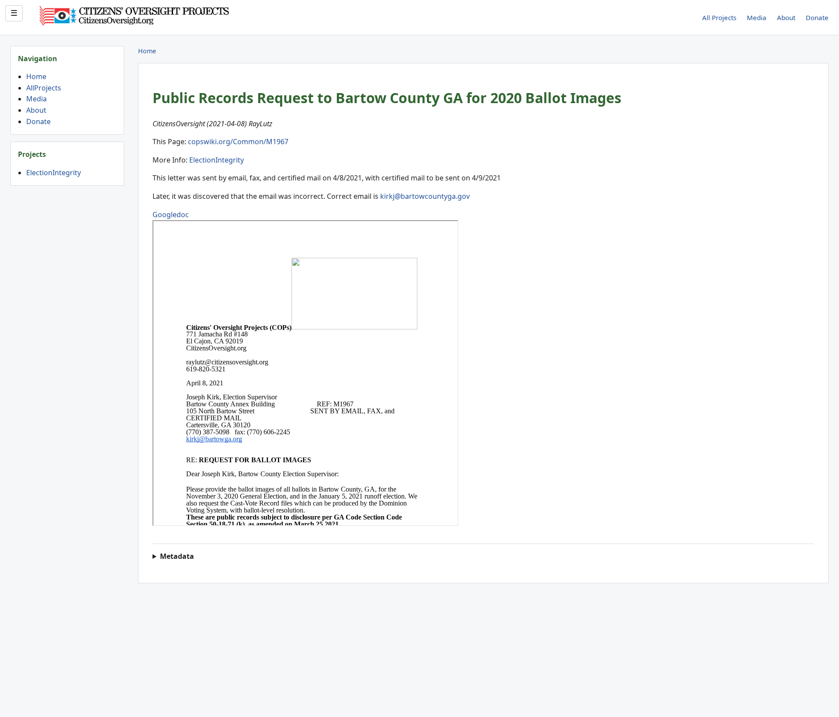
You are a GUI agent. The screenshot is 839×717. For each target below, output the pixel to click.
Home (36, 76)
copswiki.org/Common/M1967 (238, 141)
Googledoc (171, 214)
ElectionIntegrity (53, 172)
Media (756, 17)
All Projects (719, 17)
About (786, 17)
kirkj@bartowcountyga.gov (425, 196)
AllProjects (43, 88)
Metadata (177, 556)
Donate (817, 17)
